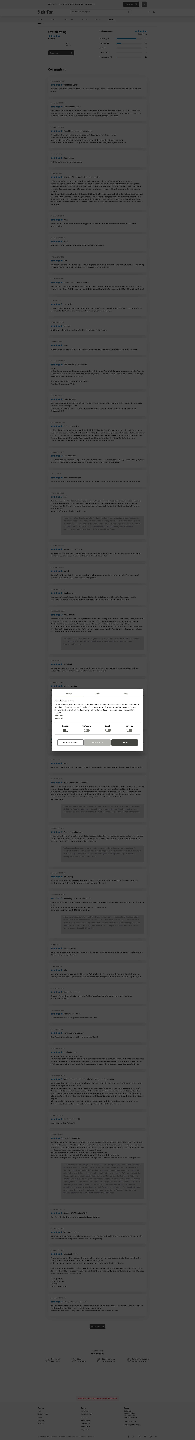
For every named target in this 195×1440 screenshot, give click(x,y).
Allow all (124, 742)
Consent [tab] (69, 694)
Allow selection (97, 742)
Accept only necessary (70, 742)
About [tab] (126, 694)
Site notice (59, 718)
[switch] (87, 730)
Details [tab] (97, 694)
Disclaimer (59, 715)
